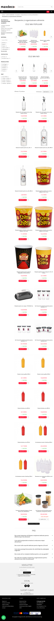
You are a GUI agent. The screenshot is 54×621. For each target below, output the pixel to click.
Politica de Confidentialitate (8, 606)
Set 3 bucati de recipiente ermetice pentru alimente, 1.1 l (24, 341)
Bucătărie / (18, 14)
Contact (3, 607)
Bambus (4, 42)
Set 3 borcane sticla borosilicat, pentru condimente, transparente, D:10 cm (44, 511)
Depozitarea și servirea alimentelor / (30, 14)
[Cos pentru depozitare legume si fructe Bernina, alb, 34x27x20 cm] (22, 33)
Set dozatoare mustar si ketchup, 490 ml (43, 442)
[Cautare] (51, 7)
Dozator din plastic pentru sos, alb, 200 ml (24, 191)
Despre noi (4, 601)
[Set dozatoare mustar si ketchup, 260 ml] (23, 465)
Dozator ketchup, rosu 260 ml (24, 408)
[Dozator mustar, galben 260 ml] (23, 363)
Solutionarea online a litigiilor (25, 606)
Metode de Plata (22, 601)
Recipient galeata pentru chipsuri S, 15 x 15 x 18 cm (44, 272)
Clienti (21, 598)
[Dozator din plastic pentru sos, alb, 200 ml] (23, 175)
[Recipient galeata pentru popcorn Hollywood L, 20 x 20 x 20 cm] (23, 257)
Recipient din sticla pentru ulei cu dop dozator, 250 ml (23, 77)
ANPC (20, 607)
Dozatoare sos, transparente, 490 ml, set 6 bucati (33, 41)
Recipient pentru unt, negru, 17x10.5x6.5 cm (24, 306)
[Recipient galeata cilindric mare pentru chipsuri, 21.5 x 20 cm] (43, 216)
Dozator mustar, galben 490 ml (45, 41)
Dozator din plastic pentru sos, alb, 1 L (24, 147)
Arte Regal (4, 64)
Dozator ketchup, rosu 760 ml (24, 442)
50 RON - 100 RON (6, 81)
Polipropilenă (5, 49)
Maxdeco (4, 67)
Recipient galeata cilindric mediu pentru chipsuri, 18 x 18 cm (23, 231)
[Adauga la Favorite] (27, 49)
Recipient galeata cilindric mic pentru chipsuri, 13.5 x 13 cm (44, 191)
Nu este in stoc (5, 58)
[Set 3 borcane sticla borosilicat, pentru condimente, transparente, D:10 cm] (43, 499)
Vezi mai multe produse (33, 523)
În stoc (3, 56)
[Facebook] (25, 586)
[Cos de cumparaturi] (51, 11)
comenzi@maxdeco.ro (27, 594)
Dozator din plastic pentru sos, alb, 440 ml (45, 77)
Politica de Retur (22, 602)
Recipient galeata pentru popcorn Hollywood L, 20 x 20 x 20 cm (24, 272)
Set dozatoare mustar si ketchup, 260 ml (23, 476)
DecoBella (4, 66)
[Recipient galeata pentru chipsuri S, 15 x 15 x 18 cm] (43, 257)
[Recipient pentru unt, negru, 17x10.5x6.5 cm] (23, 295)
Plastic (3, 46)
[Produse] (2, 12)
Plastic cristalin (5, 47)
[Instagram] (28, 586)
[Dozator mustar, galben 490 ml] (45, 33)
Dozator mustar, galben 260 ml (23, 374)
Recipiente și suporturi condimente (5, 30)
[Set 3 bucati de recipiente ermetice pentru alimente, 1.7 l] (43, 295)
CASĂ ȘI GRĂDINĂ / (10, 14)
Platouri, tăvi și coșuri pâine (6, 28)
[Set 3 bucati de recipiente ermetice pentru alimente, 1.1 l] (23, 329)
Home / (4, 14)
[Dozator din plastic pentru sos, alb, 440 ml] (45, 67)
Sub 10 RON (4, 76)
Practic (3, 71)
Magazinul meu (6, 598)
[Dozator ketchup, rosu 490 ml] (43, 397)
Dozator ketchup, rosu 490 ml (44, 408)
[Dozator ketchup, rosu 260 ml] (23, 397)
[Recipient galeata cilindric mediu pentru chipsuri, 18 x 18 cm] (23, 216)
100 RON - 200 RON (6, 83)
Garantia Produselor (23, 604)
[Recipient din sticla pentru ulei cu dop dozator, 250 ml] (22, 68)
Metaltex (4, 69)
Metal (3, 44)
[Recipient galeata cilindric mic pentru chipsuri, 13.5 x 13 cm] (43, 175)
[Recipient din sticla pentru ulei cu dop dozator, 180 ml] (33, 68)
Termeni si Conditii (6, 602)
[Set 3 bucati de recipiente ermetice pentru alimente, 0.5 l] (43, 329)
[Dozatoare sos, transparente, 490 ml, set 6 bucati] (33, 33)
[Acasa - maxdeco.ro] (8, 6)
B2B (48, 11)
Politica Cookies (5, 604)
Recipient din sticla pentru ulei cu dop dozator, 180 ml (34, 77)
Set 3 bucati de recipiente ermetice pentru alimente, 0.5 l (44, 341)
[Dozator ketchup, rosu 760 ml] (23, 431)
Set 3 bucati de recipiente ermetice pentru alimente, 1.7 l (44, 306)
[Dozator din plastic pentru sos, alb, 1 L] (23, 136)
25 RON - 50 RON (5, 80)
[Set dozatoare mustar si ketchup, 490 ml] (43, 431)
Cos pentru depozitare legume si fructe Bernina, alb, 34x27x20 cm (22, 41)
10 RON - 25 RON (5, 78)
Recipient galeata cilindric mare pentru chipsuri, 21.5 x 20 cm (44, 231)
